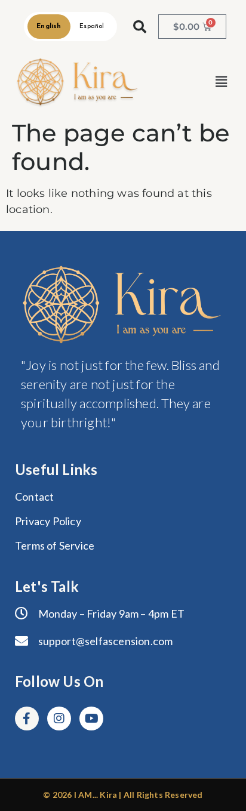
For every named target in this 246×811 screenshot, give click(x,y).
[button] (221, 81)
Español (91, 26)
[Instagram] (59, 718)
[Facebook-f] (27, 718)
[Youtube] (91, 718)
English (48, 26)
